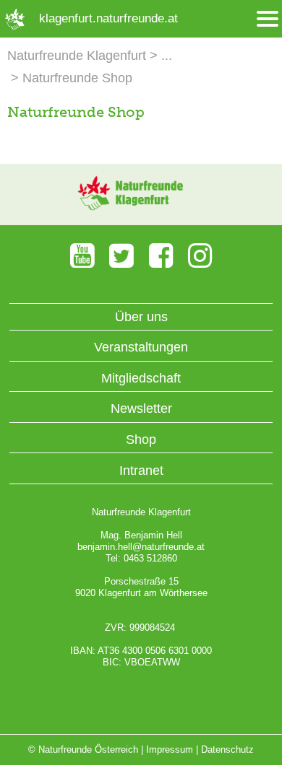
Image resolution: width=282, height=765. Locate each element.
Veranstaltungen (141, 347)
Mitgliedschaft (141, 378)
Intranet (141, 470)
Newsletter (141, 408)
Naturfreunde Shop (77, 78)
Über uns (141, 317)
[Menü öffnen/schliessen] (267, 19)
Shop (141, 439)
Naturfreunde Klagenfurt (76, 55)
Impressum (169, 749)
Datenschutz (227, 749)
